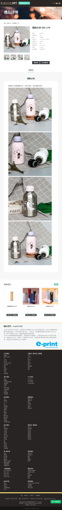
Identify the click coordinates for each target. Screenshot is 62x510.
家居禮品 (15, 23)
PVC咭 (5, 372)
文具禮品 (6, 353)
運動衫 (29, 363)
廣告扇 (5, 400)
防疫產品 (6, 428)
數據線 (5, 380)
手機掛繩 (6, 394)
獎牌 (29, 456)
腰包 (29, 402)
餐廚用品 (30, 468)
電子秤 (5, 437)
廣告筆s (5, 456)
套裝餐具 (30, 475)
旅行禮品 (6, 425)
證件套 (5, 445)
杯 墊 (29, 473)
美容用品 (6, 406)
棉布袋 (29, 426)
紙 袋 (5, 489)
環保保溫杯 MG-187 (12, 306)
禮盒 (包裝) (30, 487)
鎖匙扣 (5, 409)
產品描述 (31, 70)
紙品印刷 (6, 481)
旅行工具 (6, 436)
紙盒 (5, 483)
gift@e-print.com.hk (51, 498)
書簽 (5, 366)
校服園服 (30, 366)
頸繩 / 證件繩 (7, 356)
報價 (8, 315)
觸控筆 (5, 459)
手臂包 (29, 403)
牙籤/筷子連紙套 (31, 470)
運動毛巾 (30, 400)
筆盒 (5, 367)
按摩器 (5, 418)
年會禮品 (30, 484)
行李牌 (5, 429)
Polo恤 (29, 356)
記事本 (5, 360)
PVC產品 (30, 377)
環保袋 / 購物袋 (32, 425)
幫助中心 (32, 495)
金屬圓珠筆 (6, 464)
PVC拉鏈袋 (30, 380)
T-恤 (29, 355)
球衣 (29, 367)
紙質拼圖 (6, 373)
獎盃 (29, 457)
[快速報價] (56, 501)
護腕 (29, 406)
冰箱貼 (5, 408)
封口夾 (5, 405)
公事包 (5, 431)
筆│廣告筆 (7, 451)
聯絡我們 (38, 495)
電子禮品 (6, 377)
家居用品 (6, 415)
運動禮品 (30, 397)
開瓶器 (5, 412)
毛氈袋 (29, 433)
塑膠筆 (5, 454)
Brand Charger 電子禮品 (33, 483)
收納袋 (5, 446)
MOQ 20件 (6, 472)
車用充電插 (6, 387)
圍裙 (29, 476)
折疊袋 (29, 429)
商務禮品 (30, 481)
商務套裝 (30, 486)
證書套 (29, 459)
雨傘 (5, 442)
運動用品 (30, 408)
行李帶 (5, 433)
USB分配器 (6, 389)
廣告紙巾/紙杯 (31, 472)
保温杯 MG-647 (31, 306)
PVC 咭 (29, 378)
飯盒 (5, 414)
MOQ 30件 (6, 473)
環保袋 (5, 434)
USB (5, 378)
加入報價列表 (45, 62)
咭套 (5, 370)
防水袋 (29, 405)
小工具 (5, 402)
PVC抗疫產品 (31, 383)
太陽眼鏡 (6, 448)
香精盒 (5, 439)
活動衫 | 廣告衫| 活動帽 (35, 353)
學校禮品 (30, 451)
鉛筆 (5, 453)
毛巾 (5, 399)
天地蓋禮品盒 (7, 487)
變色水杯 (6, 417)
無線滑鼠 (6, 383)
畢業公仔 (30, 453)
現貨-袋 (29, 439)
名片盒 (5, 361)
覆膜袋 (29, 436)
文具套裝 (6, 364)
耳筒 (5, 386)
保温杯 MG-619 (50, 306)
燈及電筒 (6, 392)
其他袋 (29, 437)
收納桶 (5, 420)
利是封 (5, 486)
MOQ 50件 (6, 475)
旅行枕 (5, 443)
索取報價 (36, 62)
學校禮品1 (30, 454)
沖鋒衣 (29, 360)
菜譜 (29, 478)
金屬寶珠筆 (6, 465)
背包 (5, 426)
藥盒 (5, 411)
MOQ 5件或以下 (7, 470)
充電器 (5, 391)
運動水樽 (30, 399)
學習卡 (5, 484)
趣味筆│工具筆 (7, 460)
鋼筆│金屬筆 (7, 462)
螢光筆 (5, 457)
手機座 (5, 384)
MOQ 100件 (7, 476)
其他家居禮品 (7, 421)
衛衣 (29, 364)
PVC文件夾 (30, 381)
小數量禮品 (7, 468)
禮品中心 (9, 23)
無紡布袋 (30, 428)
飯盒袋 (29, 434)
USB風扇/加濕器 (7, 381)
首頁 (5, 23)
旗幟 (29, 460)
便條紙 (5, 355)
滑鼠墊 (5, 369)
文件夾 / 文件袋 (7, 363)
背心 (29, 361)
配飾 (29, 369)
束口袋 (29, 431)
